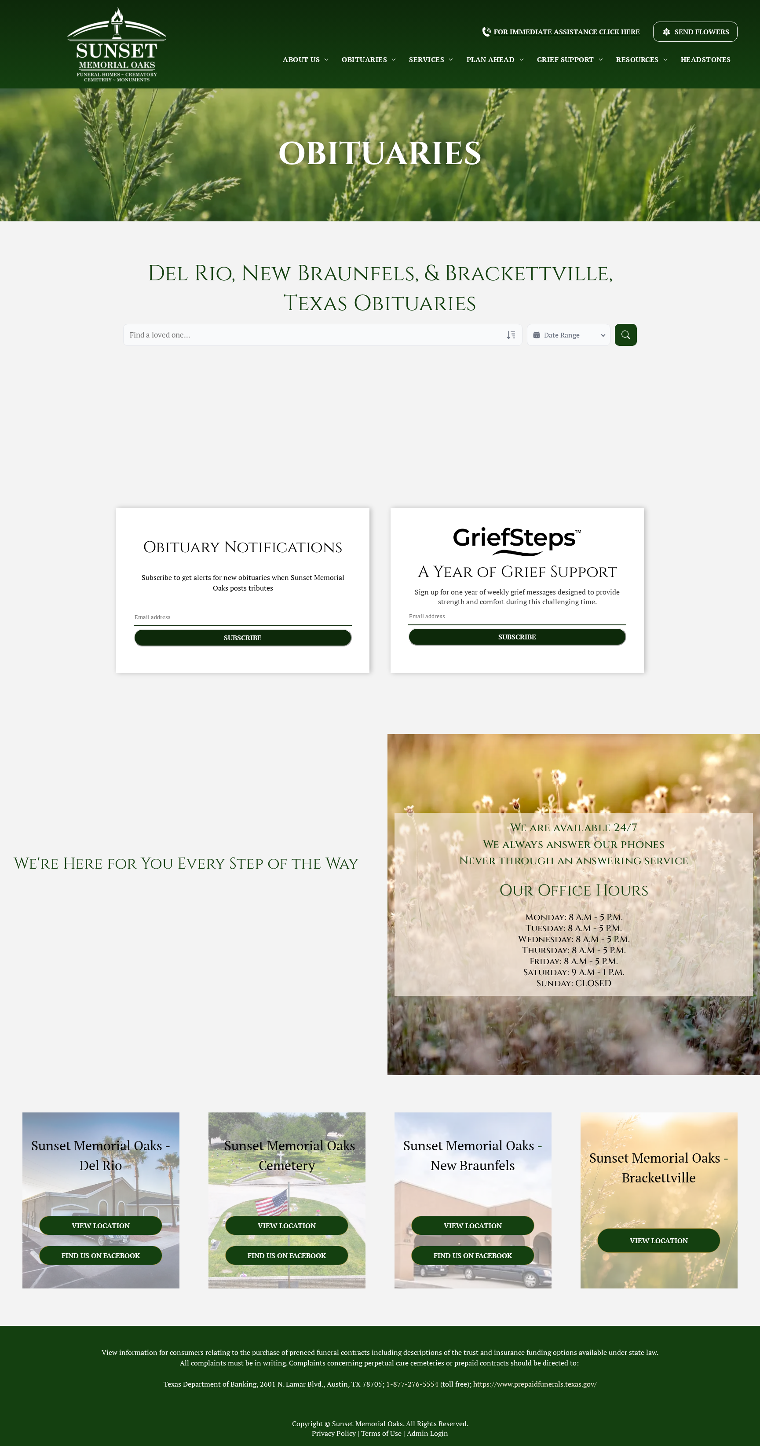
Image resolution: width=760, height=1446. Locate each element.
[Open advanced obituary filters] (511, 335)
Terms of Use (381, 1433)
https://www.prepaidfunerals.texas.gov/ (535, 1384)
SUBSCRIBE (243, 637)
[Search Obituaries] (626, 335)
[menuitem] (305, 59)
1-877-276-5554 (412, 1384)
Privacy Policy (334, 1433)
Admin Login (427, 1433)
